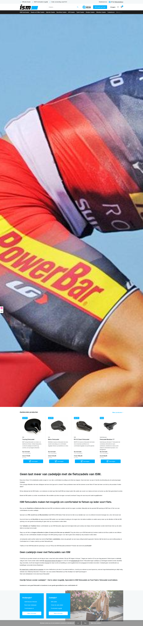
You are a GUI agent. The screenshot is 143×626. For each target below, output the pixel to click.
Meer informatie (31, 613)
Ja (78, 623)
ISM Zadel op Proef (100, 7)
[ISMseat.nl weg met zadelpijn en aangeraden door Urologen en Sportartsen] (32, 7)
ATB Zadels (71, 12)
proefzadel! (88, 545)
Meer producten (117, 412)
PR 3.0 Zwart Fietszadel (81, 439)
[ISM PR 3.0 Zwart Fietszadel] (84, 426)
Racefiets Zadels (61, 12)
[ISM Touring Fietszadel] (32, 426)
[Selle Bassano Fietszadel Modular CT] (110, 426)
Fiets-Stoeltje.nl (69, 571)
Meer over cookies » (96, 623)
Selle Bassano (103, 437)
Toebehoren (111, 12)
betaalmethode (75, 560)
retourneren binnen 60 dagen (53, 560)
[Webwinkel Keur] (87, 7)
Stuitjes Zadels (90, 12)
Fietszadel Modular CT (107, 439)
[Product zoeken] (77, 7)
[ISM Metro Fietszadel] (58, 426)
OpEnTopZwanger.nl (80, 571)
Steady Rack (120, 12)
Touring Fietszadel (28, 439)
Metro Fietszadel (53, 439)
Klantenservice (103, 2)
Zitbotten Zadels (101, 12)
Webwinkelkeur (119, 2)
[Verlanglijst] (118, 7)
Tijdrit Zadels (80, 12)
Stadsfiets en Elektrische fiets (36, 508)
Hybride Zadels (50, 12)
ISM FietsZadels (24, 12)
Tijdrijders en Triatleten (29, 526)
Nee (85, 623)
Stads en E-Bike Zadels (37, 12)
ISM (23, 437)
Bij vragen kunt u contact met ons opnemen (31, 569)
